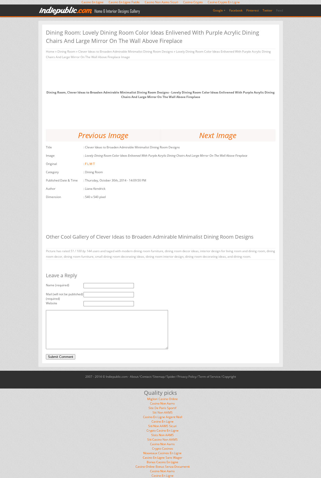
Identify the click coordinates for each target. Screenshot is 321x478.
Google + (219, 10)
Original (51, 164)
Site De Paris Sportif (162, 408)
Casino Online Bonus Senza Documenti (162, 466)
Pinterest (252, 10)
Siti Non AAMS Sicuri (162, 426)
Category (52, 172)
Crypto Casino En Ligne (162, 430)
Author (50, 188)
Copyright (229, 376)
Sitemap (159, 376)
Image (50, 155)
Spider (171, 376)
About (134, 376)
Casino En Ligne (162, 421)
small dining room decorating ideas (119, 256)
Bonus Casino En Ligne (162, 462)
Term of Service (209, 376)
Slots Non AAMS (162, 435)
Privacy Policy (187, 376)
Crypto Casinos (162, 448)
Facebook (236, 10)
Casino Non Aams (162, 403)
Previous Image (103, 135)
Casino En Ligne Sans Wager (162, 457)
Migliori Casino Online (162, 399)
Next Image (217, 135)
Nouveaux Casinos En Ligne (162, 453)
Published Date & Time (62, 180)
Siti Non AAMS (162, 412)
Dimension (53, 197)
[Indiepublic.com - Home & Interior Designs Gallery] (89, 11)
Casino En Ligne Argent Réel (162, 417)
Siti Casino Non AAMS (162, 439)
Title (49, 147)
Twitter (267, 10)
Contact (145, 376)
